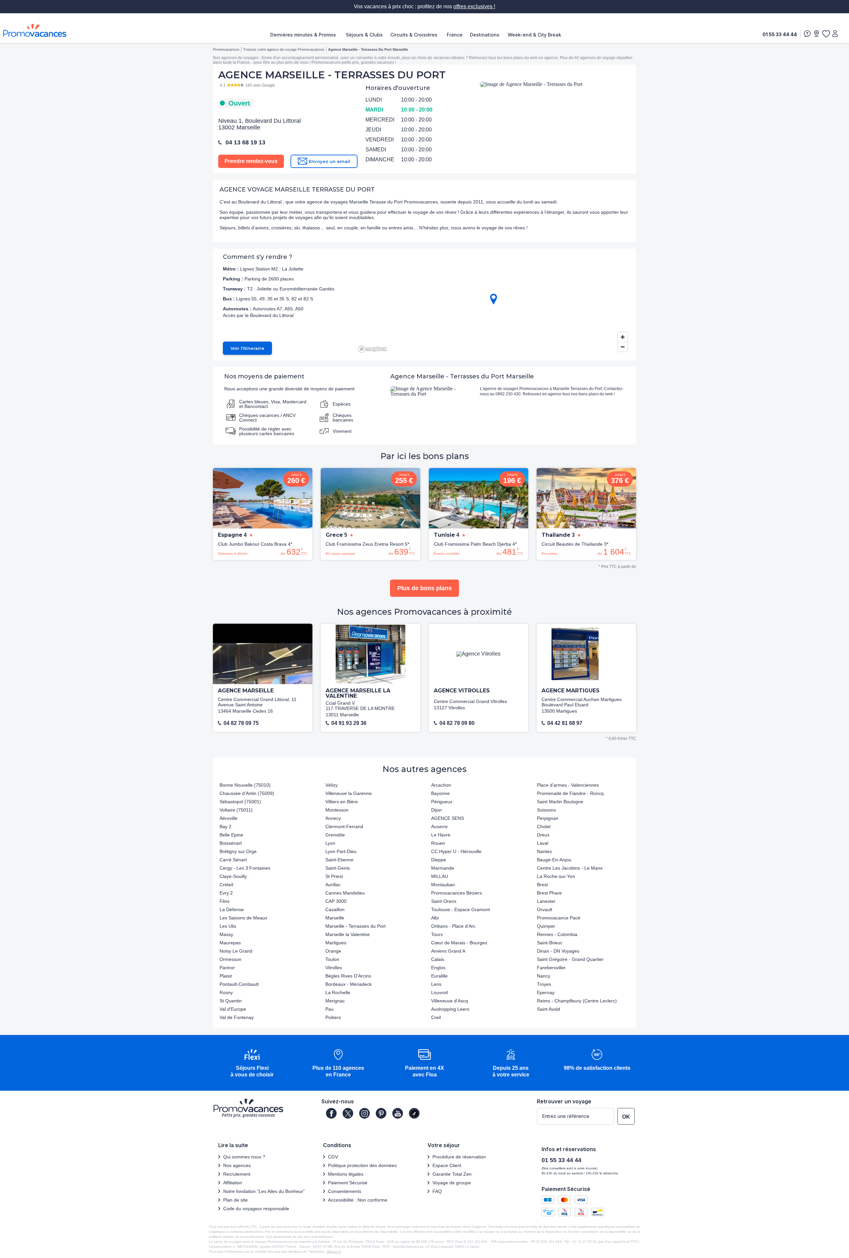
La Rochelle (337, 992)
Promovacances (226, 49)
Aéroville (228, 818)
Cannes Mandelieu (345, 893)
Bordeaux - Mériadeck (348, 984)
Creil (436, 1017)
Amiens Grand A (448, 951)
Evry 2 (226, 893)
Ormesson (230, 959)
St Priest (334, 876)
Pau (329, 1009)
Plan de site (235, 1200)
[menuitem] (304, 35)
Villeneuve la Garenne (348, 793)
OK (626, 1117)
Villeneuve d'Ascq (449, 1000)
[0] (825, 33)
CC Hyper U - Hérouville (456, 851)
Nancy (543, 976)
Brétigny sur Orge (238, 851)
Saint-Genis (337, 868)
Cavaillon (335, 909)
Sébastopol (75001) (240, 801)
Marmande (442, 868)
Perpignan (547, 818)
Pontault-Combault (239, 984)
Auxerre (439, 826)
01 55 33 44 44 (779, 34)
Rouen (438, 843)
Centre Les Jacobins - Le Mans (570, 868)
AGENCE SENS (447, 818)
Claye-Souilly (233, 876)
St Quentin (231, 1000)
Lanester (546, 901)
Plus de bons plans (424, 588)
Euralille (439, 976)
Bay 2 (225, 826)
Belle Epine (231, 834)
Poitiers (333, 1017)
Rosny (226, 992)
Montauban (443, 884)
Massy (226, 934)
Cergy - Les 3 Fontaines (245, 868)
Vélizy (331, 785)
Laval (542, 843)
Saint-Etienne (339, 859)
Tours (437, 934)
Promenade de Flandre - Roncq (570, 793)
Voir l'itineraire (247, 348)
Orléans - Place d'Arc (453, 926)
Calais (437, 959)
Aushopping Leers (450, 1009)
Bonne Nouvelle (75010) (245, 785)
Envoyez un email (329, 161)
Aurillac (333, 884)
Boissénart (231, 843)
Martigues (335, 942)
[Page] (331, 1113)
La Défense (232, 909)
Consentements (344, 1191)
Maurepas (230, 942)
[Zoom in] (622, 337)
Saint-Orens (443, 901)
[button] (252, 1063)
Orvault (544, 909)
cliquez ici (333, 1251)
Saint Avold (548, 1009)
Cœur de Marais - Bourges (459, 942)
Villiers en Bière (341, 801)
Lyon (330, 843)
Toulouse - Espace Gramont (460, 909)
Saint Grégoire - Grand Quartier (570, 959)
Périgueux (441, 801)
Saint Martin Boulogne (560, 801)
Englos (438, 967)
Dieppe (438, 859)
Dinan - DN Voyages (558, 951)
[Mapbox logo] (372, 349)
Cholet (544, 826)
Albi (435, 917)
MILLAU (439, 876)
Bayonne (440, 793)
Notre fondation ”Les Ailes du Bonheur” (264, 1191)
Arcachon (441, 785)
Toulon (332, 959)
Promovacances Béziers (456, 893)
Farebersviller (551, 967)
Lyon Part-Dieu (341, 851)
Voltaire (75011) (236, 810)
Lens (436, 984)
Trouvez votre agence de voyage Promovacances (283, 49)
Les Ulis (228, 926)
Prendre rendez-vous (251, 161)
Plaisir (226, 976)
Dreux (543, 834)
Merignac (335, 1000)
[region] (493, 304)
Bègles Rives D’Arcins (348, 976)
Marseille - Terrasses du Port (355, 926)
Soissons (546, 810)
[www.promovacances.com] (34, 30)
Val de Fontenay (237, 1017)
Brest (542, 884)
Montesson (337, 810)
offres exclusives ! (474, 6)
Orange (333, 951)
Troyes (544, 984)
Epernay (546, 992)
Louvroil (439, 992)
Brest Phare (549, 893)
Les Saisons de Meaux (243, 917)
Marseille (334, 917)
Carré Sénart (233, 859)
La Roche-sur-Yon (556, 876)
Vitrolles (333, 967)
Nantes (544, 851)
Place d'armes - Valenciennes (568, 785)
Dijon (436, 810)
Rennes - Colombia (557, 934)
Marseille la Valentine (347, 934)
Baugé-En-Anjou (554, 859)
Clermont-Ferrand (344, 826)
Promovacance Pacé (558, 917)
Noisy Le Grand (236, 951)
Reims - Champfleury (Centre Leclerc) (577, 1000)
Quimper (546, 926)
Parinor (227, 967)
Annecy (333, 818)
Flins (224, 901)
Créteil (226, 884)
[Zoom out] (622, 347)
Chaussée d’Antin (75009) (247, 793)
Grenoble (335, 834)
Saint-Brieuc (549, 942)
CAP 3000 (336, 901)
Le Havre (440, 834)
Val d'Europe (233, 1009)
